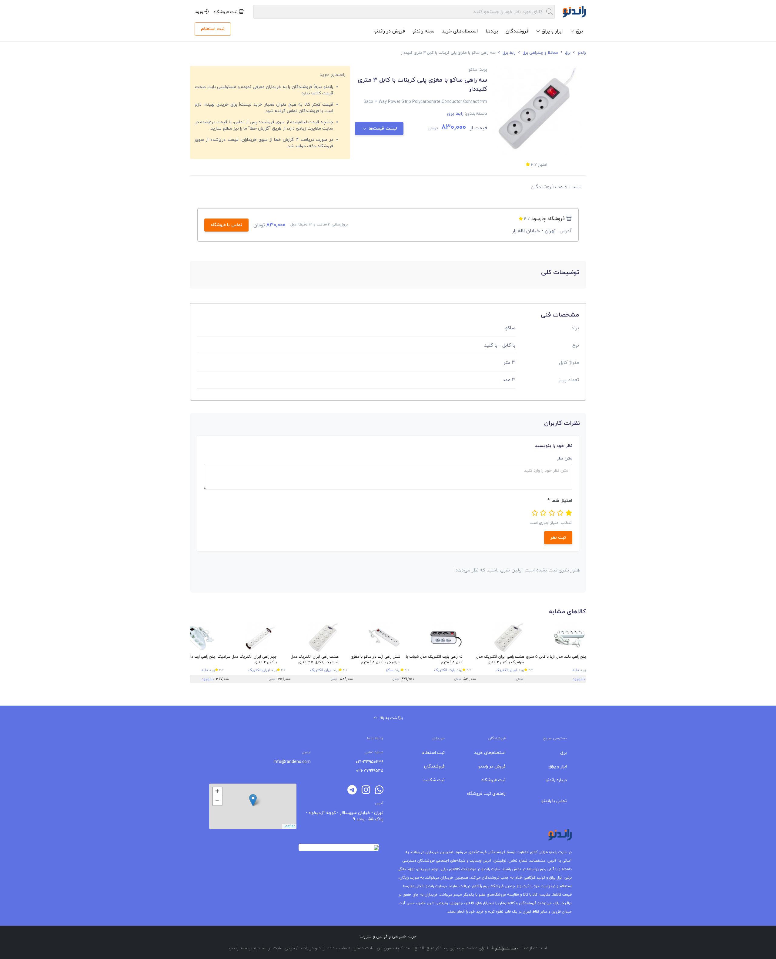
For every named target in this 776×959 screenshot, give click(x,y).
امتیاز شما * (559, 500)
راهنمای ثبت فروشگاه (486, 794)
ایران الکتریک (506, 670)
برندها (492, 31)
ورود (199, 12)
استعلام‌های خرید (460, 31)
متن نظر (564, 458)
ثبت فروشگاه (226, 12)
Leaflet (289, 826)
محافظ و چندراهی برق (539, 53)
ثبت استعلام (213, 29)
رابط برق (508, 53)
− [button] (217, 800)
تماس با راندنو (554, 801)
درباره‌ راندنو (556, 780)
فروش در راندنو (389, 31)
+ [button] (217, 791)
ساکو (389, 670)
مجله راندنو (423, 31)
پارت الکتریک (444, 670)
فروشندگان (517, 31)
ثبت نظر (558, 537)
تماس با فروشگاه (226, 225)
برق (567, 53)
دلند (575, 670)
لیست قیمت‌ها (383, 128)
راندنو (581, 53)
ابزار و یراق (558, 766)
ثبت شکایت (434, 780)
